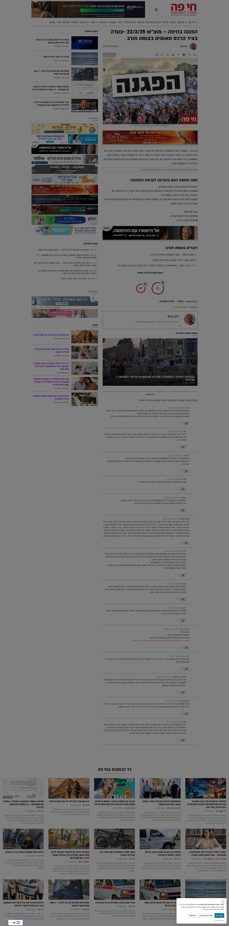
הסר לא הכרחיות (205, 915)
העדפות (192, 915)
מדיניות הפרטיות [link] (219, 920)
